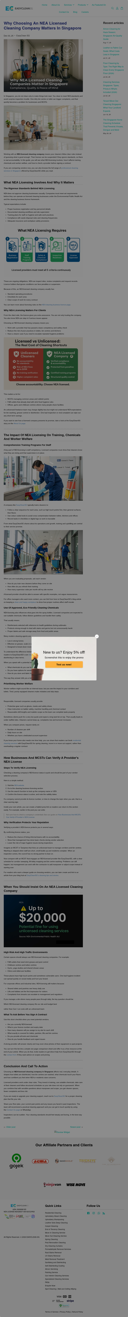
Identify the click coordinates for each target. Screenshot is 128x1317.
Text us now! (64, 664)
